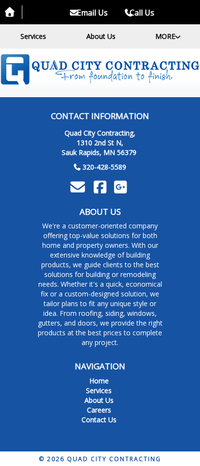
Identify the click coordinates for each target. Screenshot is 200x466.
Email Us (91, 12)
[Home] (100, 69)
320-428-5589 (104, 167)
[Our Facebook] (101, 189)
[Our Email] (78, 187)
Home (99, 380)
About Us (101, 36)
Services (33, 36)
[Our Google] (121, 189)
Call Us (142, 12)
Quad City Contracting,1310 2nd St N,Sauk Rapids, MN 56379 (99, 142)
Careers (99, 409)
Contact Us (99, 419)
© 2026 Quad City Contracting (100, 459)
